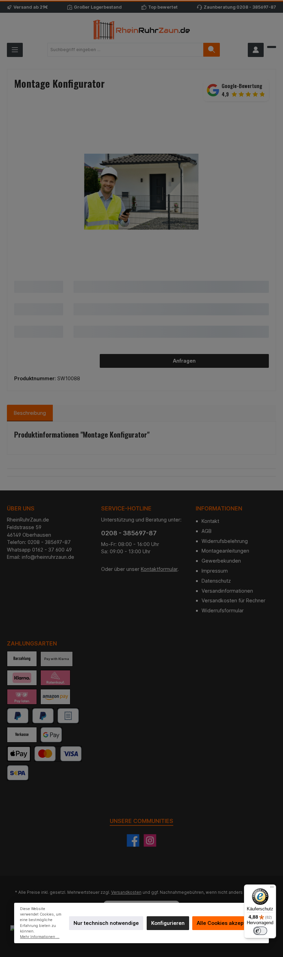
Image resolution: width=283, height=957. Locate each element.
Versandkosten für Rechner (233, 600)
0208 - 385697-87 (256, 7)
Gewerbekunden (221, 561)
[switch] (260, 931)
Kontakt (210, 521)
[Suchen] (211, 50)
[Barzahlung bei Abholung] (22, 659)
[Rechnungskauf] (68, 716)
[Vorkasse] (22, 735)
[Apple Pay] (19, 754)
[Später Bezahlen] (43, 716)
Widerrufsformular (223, 610)
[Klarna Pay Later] (22, 697)
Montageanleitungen (225, 551)
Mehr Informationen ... (39, 937)
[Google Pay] (51, 735)
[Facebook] (133, 840)
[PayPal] (18, 716)
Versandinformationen (227, 591)
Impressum (215, 571)
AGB (207, 531)
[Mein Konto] (256, 50)
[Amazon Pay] (55, 697)
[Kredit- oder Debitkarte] (58, 754)
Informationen (219, 508)
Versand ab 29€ (30, 7)
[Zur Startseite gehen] (141, 29)
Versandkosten (126, 892)
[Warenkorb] (271, 47)
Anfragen (184, 361)
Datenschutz (216, 581)
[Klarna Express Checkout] (22, 678)
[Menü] (15, 50)
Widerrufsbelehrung (225, 541)
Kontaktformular (159, 569)
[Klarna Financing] (55, 678)
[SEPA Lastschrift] (18, 773)
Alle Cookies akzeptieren (227, 923)
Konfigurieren (168, 923)
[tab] (30, 413)
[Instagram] (150, 840)
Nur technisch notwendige (106, 923)
